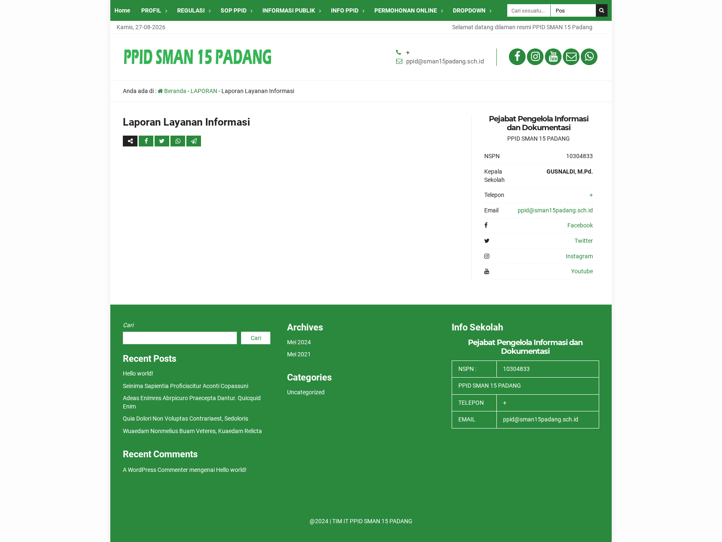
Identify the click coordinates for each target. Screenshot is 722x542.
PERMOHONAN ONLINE (405, 10)
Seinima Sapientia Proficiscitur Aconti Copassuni (185, 386)
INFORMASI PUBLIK (288, 10)
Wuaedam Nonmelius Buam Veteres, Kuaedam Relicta (192, 431)
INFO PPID (344, 10)
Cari (128, 325)
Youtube (582, 271)
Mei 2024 (299, 342)
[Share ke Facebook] (147, 141)
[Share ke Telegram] (193, 141)
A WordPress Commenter (155, 469)
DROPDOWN (469, 10)
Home (122, 10)
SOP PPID (234, 10)
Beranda (174, 91)
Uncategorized (306, 392)
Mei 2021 (299, 354)
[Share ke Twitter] (162, 141)
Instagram (579, 256)
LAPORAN (204, 91)
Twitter (584, 240)
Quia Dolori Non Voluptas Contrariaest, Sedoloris (185, 418)
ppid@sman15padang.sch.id (445, 61)
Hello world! (138, 373)
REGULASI (191, 10)
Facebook (580, 225)
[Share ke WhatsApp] (178, 141)
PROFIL (151, 10)
